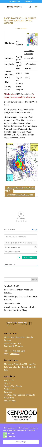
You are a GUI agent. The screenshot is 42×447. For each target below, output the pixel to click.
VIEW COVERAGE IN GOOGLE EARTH (20, 189)
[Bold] (6, 243)
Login (35, 229)
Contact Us (28, 1)
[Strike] (13, 243)
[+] (30, 243)
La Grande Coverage (29, 52)
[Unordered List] (18, 243)
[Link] (25, 243)
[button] (5, 433)
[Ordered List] (16, 243)
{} (28, 243)
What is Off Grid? (11, 286)
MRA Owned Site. (23, 94)
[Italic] (8, 243)
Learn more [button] (31, 430)
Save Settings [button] (21, 442)
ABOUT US (8, 380)
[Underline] (11, 243)
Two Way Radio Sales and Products (19, 395)
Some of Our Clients (13, 386)
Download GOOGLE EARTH (20, 195)
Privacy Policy (10, 401)
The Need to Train (12, 303)
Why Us (7, 383)
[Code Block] (23, 243)
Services (8, 392)
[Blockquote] (21, 243)
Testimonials (9, 389)
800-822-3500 (19, 351)
